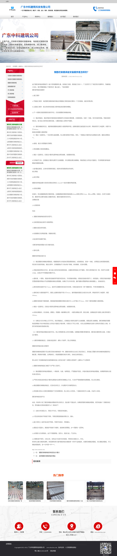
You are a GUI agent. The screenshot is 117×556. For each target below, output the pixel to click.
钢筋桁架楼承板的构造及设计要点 (49, 452)
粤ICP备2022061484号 (41, 551)
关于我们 (63, 16)
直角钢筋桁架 (11, 86)
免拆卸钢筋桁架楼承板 (16, 501)
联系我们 (76, 16)
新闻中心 (37, 16)
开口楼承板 (11, 90)
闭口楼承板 (11, 93)
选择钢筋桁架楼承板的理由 (47, 456)
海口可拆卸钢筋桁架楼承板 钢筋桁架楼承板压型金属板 (81, 501)
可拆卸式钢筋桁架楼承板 (15, 75)
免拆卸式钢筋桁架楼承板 (15, 79)
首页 (12, 16)
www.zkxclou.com (100, 532)
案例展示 (50, 16)
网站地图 (53, 551)
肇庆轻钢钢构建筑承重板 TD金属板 (56, 501)
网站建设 (73, 547)
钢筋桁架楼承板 (12, 83)
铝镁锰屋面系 (11, 97)
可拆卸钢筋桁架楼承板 (36, 501)
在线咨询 (15, 113)
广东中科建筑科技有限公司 (36, 547)
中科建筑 (15, 66)
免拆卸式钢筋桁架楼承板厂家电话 (96, 501)
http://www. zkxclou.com (38, 449)
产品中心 (25, 16)
